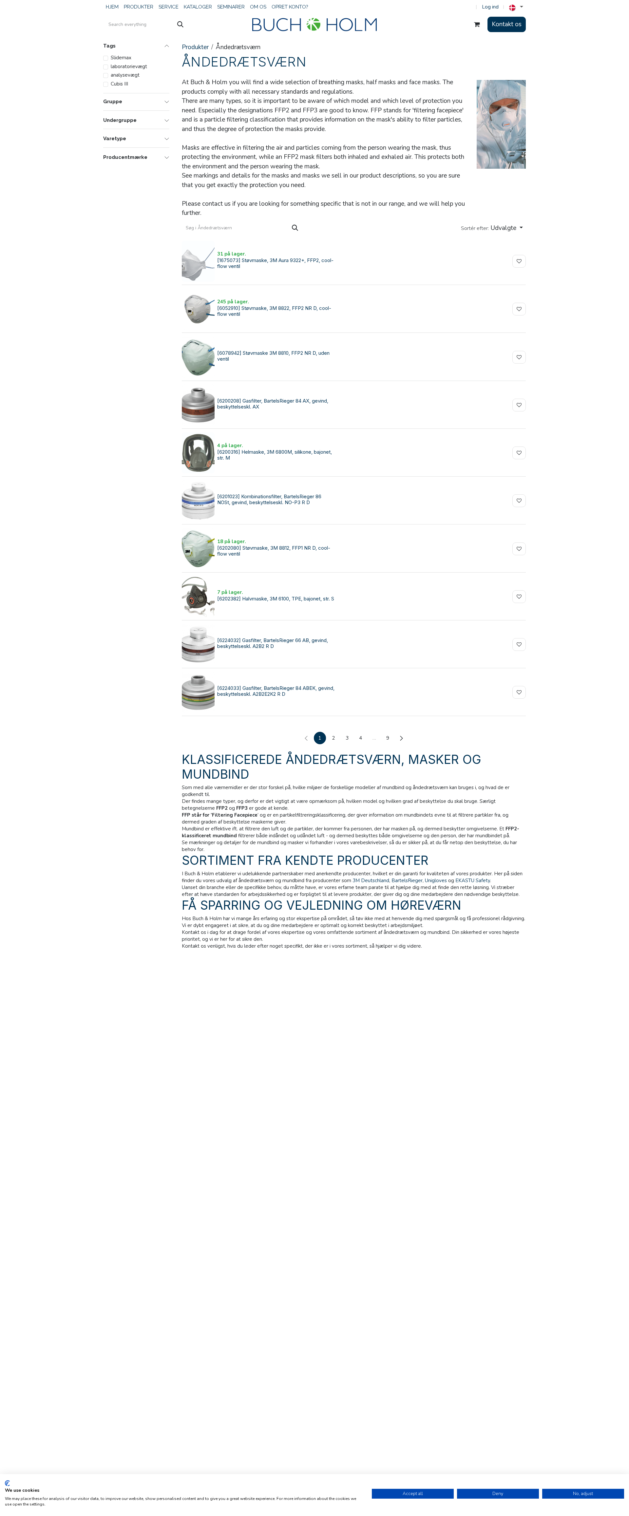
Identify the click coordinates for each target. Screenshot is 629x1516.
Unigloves (436, 880)
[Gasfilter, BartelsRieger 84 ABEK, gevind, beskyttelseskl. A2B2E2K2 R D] (198, 692)
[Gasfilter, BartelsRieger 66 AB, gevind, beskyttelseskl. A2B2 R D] (198, 644)
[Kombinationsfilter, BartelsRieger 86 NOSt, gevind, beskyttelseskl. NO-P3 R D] (198, 500)
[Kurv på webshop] (477, 24)
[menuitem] (112, 7)
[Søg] (180, 24)
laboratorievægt (129, 66)
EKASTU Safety (472, 880)
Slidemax (121, 57)
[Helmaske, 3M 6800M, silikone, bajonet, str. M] (198, 452)
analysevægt (125, 75)
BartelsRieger (407, 880)
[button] (492, 228)
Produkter (195, 47)
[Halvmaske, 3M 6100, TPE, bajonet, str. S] (198, 596)
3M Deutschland (371, 880)
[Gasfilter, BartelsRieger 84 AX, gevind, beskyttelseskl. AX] (198, 405)
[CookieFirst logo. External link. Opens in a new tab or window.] (7, 1483)
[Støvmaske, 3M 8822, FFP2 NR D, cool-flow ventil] (198, 309)
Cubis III (119, 84)
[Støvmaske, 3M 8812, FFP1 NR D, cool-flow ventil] (198, 548)
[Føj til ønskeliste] (519, 261)
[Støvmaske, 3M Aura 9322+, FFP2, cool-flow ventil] (198, 261)
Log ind (490, 7)
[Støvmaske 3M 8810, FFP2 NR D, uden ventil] (198, 357)
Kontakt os (507, 24)
